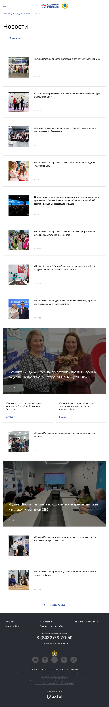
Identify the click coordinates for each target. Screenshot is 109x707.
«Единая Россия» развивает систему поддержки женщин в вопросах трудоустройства (76, 406)
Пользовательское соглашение (54, 676)
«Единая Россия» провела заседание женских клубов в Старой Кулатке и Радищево (24, 406)
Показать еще (57, 605)
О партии (9, 622)
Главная (6, 14)
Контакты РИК (12, 626)
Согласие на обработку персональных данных (54, 683)
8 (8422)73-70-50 (54, 637)
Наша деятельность (22, 14)
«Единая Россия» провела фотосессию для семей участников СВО (67, 59)
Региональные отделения (86, 622)
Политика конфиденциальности (54, 678)
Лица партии (45, 622)
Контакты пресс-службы (51, 626)
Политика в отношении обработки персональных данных (54, 681)
